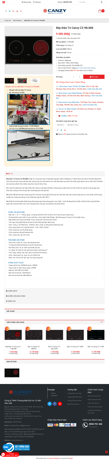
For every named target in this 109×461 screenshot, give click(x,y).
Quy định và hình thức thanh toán (94, 412)
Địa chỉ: (7, 407)
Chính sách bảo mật (94, 396)
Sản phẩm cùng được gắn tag (66, 121)
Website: (7, 440)
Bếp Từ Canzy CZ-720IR (75, 346)
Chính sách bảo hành (94, 399)
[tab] (54, 174)
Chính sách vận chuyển (95, 407)
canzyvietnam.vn (17, 440)
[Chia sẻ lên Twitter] (61, 130)
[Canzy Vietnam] (54, 11)
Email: (6, 425)
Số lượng (59, 77)
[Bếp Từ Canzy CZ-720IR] (75, 335)
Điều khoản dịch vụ (74, 404)
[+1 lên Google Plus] (65, 130)
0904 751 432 (95, 424)
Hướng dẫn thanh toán (75, 397)
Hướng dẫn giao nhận (74, 400)
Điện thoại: (8, 422)
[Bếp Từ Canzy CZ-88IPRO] (34, 335)
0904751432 (17, 422)
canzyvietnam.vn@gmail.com (20, 425)
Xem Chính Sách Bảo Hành (85, 68)
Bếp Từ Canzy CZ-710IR (96, 346)
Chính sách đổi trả (93, 403)
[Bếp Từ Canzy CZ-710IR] (96, 335)
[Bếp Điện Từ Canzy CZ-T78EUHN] (13, 335)
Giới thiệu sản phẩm (63, 57)
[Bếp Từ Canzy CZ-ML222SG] (54, 335)
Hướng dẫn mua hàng (74, 393)
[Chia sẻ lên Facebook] (57, 130)
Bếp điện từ (60, 125)
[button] (54, 174)
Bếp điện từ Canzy (72, 125)
